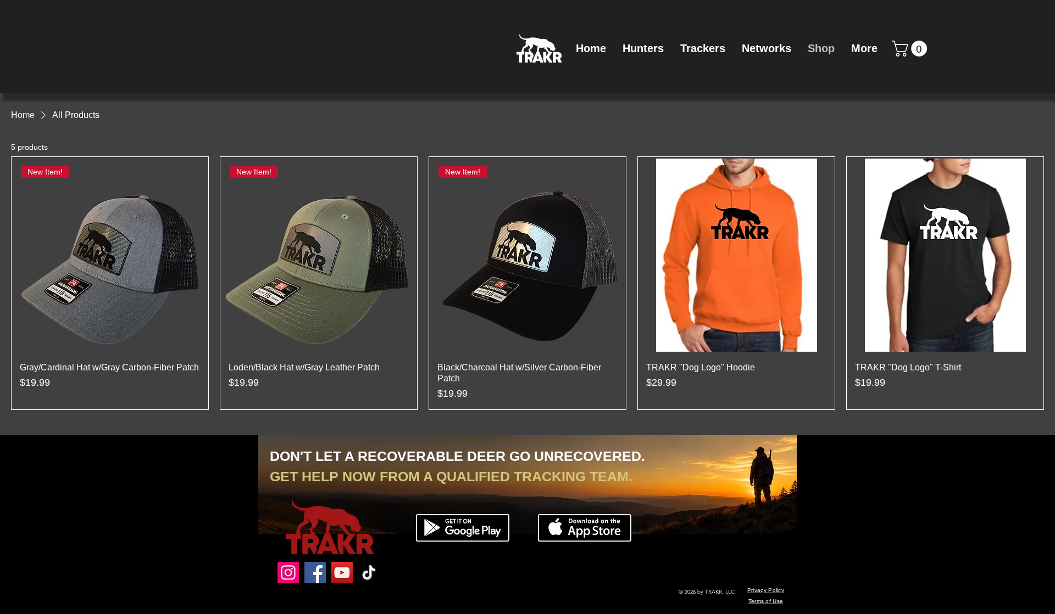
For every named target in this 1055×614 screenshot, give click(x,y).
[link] (911, 49)
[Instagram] (288, 572)
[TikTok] (369, 572)
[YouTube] (342, 572)
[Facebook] (315, 572)
